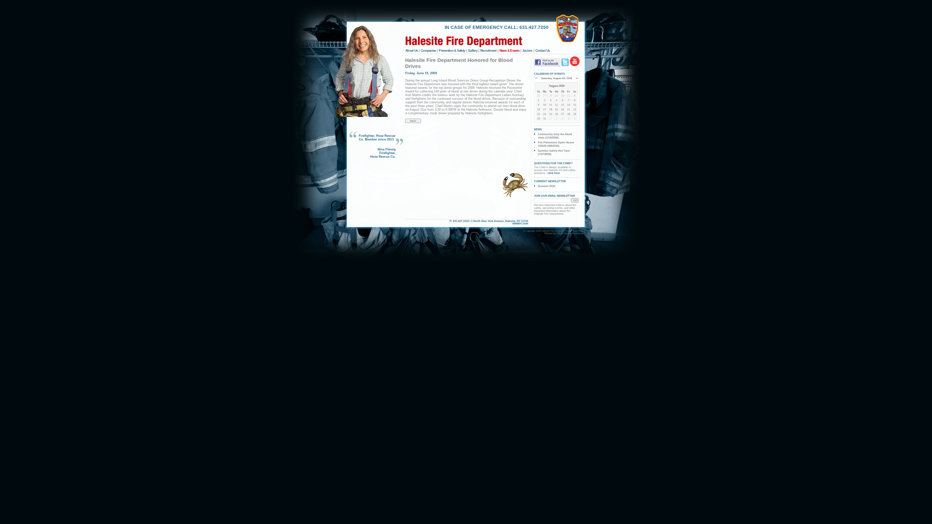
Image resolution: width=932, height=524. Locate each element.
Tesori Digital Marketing (570, 233)
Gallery (472, 50)
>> (577, 78)
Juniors (527, 50)
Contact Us (542, 50)
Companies (428, 50)
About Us (411, 50)
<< (536, 78)
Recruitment (488, 50)
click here (554, 173)
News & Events (509, 50)
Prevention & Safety (452, 50)
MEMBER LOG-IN (520, 223)
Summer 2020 (546, 186)
